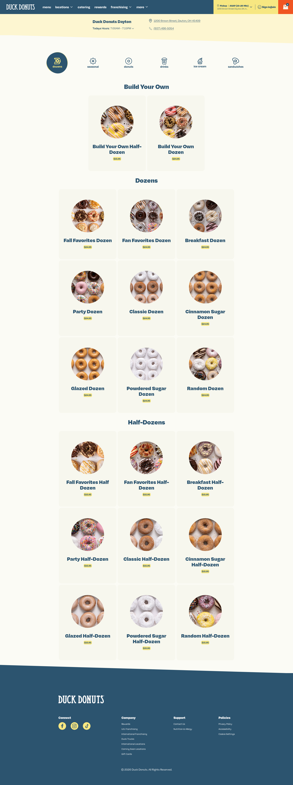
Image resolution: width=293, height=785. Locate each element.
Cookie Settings (227, 734)
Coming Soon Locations (133, 749)
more (140, 7)
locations (62, 7)
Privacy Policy (225, 724)
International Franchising (134, 734)
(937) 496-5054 (164, 28)
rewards (100, 7)
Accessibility (225, 729)
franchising (119, 7)
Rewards (125, 724)
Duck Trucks (127, 738)
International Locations (133, 744)
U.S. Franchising (129, 729)
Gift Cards (126, 754)
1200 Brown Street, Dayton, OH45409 (177, 21)
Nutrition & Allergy (183, 729)
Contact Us (179, 724)
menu (47, 7)
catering (84, 7)
